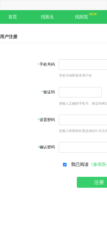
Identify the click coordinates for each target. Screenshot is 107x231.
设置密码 (47, 120)
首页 (12, 17)
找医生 (47, 17)
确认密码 (47, 147)
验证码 (49, 92)
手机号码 (47, 64)
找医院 (81, 17)
